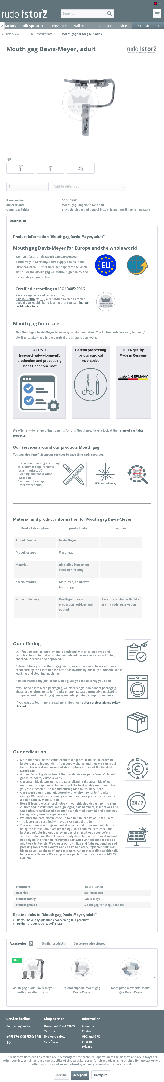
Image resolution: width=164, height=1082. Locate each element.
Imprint (87, 1042)
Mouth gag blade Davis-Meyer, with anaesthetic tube (33, 990)
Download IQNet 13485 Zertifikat (59, 1029)
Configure (100, 1075)
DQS (42, 299)
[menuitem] (87, 13)
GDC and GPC (91, 1036)
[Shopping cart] (157, 13)
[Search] (109, 13)
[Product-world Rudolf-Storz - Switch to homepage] (24, 14)
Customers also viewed (89, 943)
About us (88, 1026)
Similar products (53, 943)
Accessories (21, 943)
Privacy (87, 1047)
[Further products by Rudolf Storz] (142, 53)
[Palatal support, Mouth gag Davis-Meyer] (82, 969)
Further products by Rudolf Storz (39, 924)
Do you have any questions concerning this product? (52, 920)
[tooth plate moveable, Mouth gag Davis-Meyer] (131, 969)
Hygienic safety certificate (54, 1039)
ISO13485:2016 (25, 299)
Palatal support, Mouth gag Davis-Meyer (81, 990)
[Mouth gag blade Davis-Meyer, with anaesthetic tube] (33, 969)
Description (18, 221)
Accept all (80, 1075)
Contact (87, 1031)
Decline (61, 1075)
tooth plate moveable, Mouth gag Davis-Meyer (131, 990)
